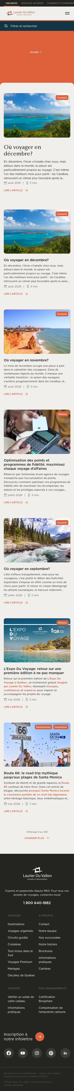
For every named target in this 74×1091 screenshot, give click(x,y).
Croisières (14, 944)
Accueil (34, 52)
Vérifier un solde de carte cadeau (21, 999)
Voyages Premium (20, 962)
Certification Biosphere (47, 999)
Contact (44, 924)
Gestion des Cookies (49, 1073)
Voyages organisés (20, 931)
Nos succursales (49, 937)
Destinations (16, 924)
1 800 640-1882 (37, 902)
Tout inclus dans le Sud (20, 953)
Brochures (45, 951)
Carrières (45, 968)
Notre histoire (48, 944)
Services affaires (32, 3)
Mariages (14, 968)
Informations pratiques (47, 960)
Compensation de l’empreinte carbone (52, 1010)
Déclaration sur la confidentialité (20, 1073)
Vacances (11, 3)
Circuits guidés (18, 937)
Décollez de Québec (21, 975)
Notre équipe (47, 931)
